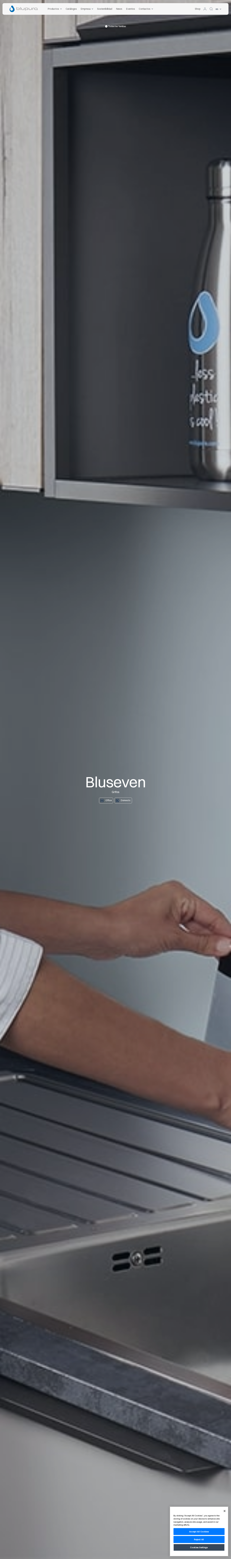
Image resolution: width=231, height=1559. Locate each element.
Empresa (86, 8)
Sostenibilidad (104, 8)
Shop (197, 8)
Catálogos (71, 8)
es (217, 9)
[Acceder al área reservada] (205, 9)
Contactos (144, 8)
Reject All (199, 1539)
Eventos (130, 8)
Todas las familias (117, 26)
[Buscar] (211, 9)
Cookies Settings (199, 1547)
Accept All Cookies (199, 1531)
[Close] (224, 1511)
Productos (53, 8)
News (119, 8)
